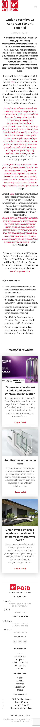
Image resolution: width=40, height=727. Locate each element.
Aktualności (17, 33)
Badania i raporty (20, 662)
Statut (20, 690)
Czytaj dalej (20, 422)
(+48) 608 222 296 (20, 626)
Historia (20, 681)
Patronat (20, 684)
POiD (27, 33)
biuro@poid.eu (20, 632)
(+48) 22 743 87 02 (20, 624)
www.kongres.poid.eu (20, 271)
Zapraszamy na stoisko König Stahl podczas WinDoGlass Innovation (20, 391)
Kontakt (20, 668)
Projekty (20, 659)
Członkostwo (20, 656)
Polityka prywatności (20, 715)
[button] (35, 6)
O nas (20, 653)
